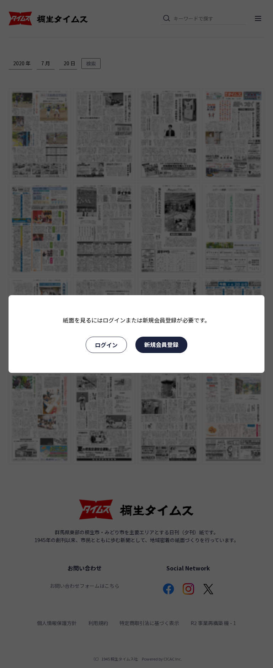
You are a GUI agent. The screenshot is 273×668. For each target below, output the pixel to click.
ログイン (106, 345)
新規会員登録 (161, 344)
